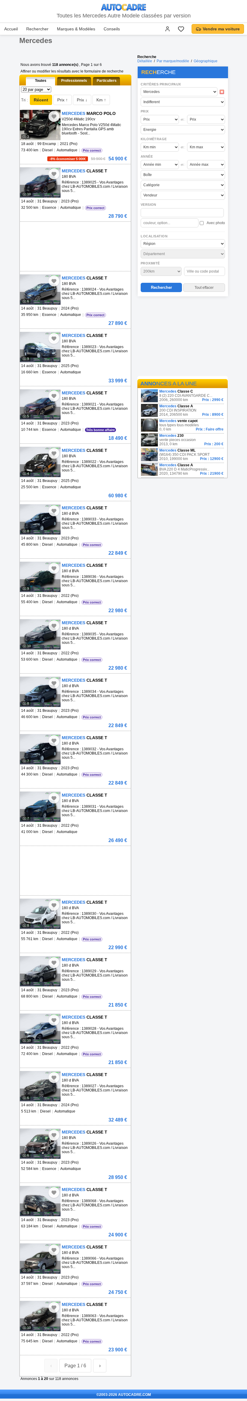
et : (183, 119)
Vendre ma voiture (221, 28)
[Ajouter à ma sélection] (53, 116)
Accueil (11, 28)
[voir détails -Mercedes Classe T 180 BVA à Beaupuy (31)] (40, 182)
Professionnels (74, 81)
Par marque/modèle (173, 61)
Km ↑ (101, 99)
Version (148, 204)
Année (147, 156)
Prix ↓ (82, 99)
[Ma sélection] (181, 29)
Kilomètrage (154, 139)
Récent (41, 99)
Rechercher (37, 28)
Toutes (40, 81)
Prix (145, 111)
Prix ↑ (62, 99)
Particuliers (107, 81)
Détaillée (144, 61)
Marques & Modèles (76, 28)
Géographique (205, 61)
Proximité (150, 263)
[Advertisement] (182, 337)
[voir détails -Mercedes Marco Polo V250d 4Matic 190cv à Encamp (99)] (40, 125)
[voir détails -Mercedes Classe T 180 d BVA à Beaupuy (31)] (40, 519)
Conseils (112, 28)
